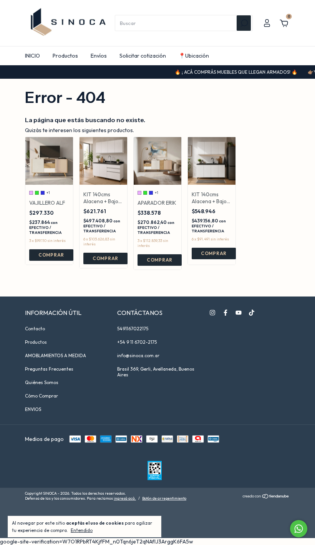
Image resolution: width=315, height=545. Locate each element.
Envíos (99, 55)
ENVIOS (33, 409)
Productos (65, 55)
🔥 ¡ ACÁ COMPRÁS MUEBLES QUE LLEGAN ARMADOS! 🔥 (231, 72)
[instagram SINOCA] (212, 313)
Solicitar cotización (142, 55)
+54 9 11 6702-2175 (137, 342)
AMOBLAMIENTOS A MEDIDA (55, 355)
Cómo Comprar (41, 396)
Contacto (35, 328)
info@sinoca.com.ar (138, 355)
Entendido (82, 530)
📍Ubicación (194, 55)
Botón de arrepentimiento (164, 498)
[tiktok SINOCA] (252, 313)
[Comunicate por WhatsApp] (298, 528)
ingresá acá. (125, 498)
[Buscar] (244, 23)
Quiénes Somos (41, 382)
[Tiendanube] (266, 497)
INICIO (32, 55)
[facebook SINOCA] (225, 313)
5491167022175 (132, 328)
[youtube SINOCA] (238, 313)
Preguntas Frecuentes (49, 369)
